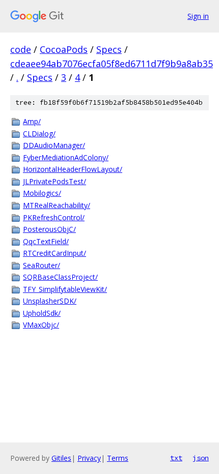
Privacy (89, 458)
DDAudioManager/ (54, 145)
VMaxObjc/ (41, 325)
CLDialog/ (39, 133)
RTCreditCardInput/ (54, 253)
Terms (117, 458)
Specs (109, 49)
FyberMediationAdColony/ (65, 157)
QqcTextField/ (46, 241)
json (201, 457)
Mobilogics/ (42, 193)
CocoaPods (64, 49)
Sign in (198, 16)
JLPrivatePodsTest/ (54, 181)
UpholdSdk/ (42, 313)
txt (176, 457)
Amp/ (32, 121)
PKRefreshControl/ (54, 217)
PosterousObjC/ (49, 229)
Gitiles (61, 458)
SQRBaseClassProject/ (60, 277)
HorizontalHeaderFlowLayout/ (72, 169)
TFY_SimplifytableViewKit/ (65, 289)
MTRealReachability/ (56, 205)
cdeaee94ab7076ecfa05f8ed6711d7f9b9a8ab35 (111, 63)
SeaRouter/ (41, 265)
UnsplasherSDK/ (49, 301)
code (20, 49)
